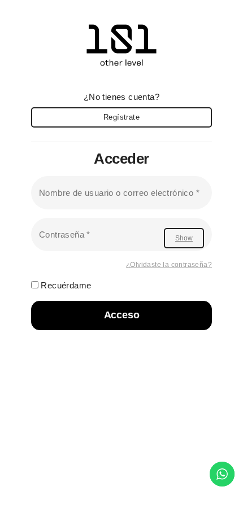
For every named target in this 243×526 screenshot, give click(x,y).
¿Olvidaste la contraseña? (169, 265)
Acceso (122, 315)
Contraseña (64, 234)
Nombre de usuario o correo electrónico (119, 192)
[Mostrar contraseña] (184, 238)
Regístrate (121, 117)
